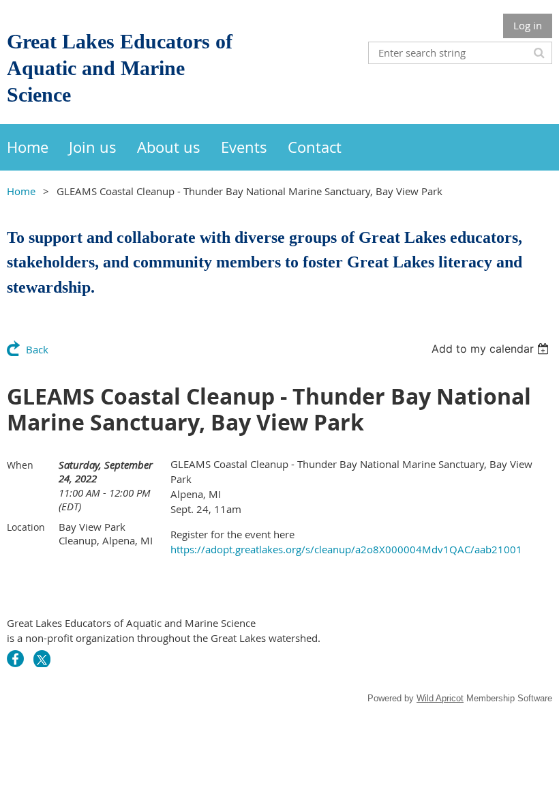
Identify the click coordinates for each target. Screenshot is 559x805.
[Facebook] (15, 658)
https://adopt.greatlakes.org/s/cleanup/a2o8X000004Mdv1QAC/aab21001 (346, 549)
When (20, 464)
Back (37, 349)
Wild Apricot (440, 698)
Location (26, 527)
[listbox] (492, 348)
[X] (41, 658)
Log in (527, 25)
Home (21, 191)
